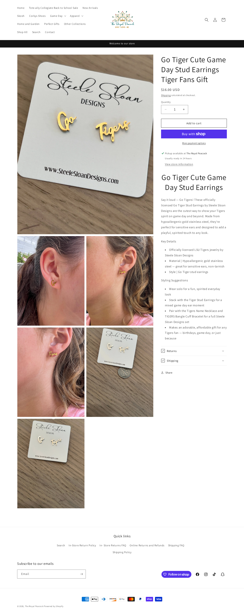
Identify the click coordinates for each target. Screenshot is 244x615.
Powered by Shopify (53, 606)
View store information (179, 164)
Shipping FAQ (176, 545)
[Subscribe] (81, 574)
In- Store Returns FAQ (113, 545)
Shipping (166, 95)
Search (61, 545)
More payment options (194, 143)
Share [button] (169, 372)
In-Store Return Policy (82, 545)
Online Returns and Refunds (147, 545)
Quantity (166, 101)
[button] (58, 16)
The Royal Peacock (34, 606)
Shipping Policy (122, 552)
